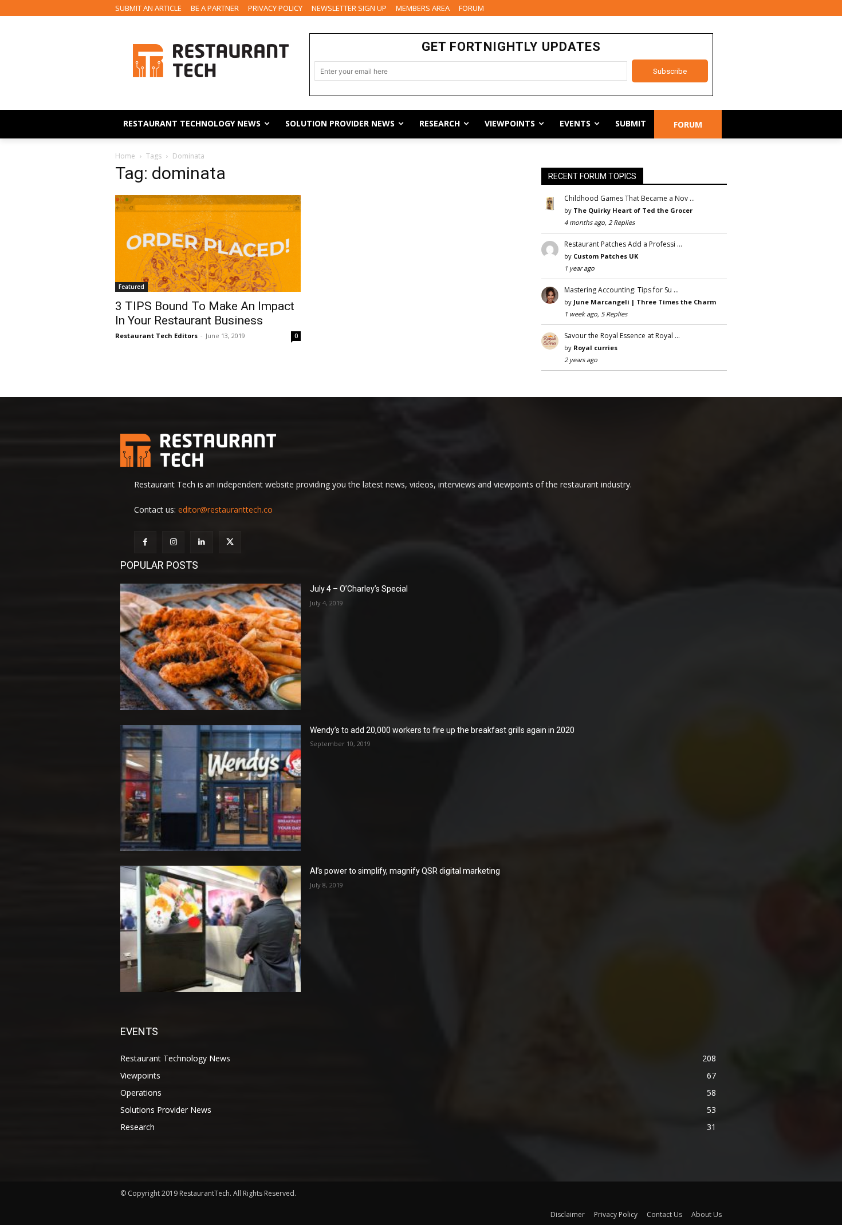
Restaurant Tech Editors (156, 335)
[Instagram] (173, 542)
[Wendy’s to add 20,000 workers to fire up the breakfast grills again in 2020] (210, 788)
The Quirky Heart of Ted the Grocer (633, 210)
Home (125, 156)
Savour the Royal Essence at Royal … (622, 335)
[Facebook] (145, 542)
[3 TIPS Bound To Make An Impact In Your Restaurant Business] (208, 243)
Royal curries (595, 347)
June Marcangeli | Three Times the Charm (644, 302)
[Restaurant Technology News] (210, 60)
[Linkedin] (201, 542)
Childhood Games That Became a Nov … (629, 198)
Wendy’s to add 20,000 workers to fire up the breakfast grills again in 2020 (442, 730)
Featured (131, 287)
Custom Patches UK (605, 256)
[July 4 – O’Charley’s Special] (210, 647)
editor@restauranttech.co (225, 509)
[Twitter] (230, 542)
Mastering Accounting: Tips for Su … (621, 290)
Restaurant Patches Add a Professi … (623, 244)
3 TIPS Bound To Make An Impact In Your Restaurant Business (204, 313)
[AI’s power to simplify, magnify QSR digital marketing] (210, 929)
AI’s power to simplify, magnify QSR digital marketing (405, 870)
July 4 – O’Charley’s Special (359, 588)
